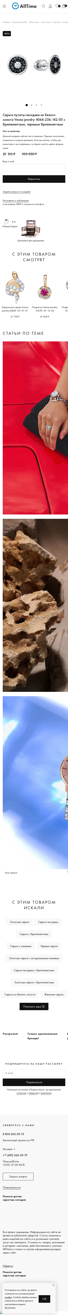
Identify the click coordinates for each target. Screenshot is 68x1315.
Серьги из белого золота (20, 994)
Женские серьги (53, 994)
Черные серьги (49, 946)
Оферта (8, 1266)
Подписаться (34, 1082)
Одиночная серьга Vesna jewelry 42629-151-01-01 (14, 309)
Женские (34, 22)
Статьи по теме (23, 333)
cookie (8, 1297)
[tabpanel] (34, 65)
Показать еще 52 (34, 1006)
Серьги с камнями (20, 946)
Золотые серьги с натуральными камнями (34, 958)
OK (44, 1299)
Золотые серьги (19, 922)
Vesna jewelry (20, 22)
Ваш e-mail (8, 161)
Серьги (6, 22)
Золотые (45, 22)
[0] (57, 6)
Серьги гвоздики (48, 922)
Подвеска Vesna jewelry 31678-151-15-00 (44, 309)
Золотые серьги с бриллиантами (34, 982)
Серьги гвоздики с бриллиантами (34, 970)
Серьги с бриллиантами (34, 934)
